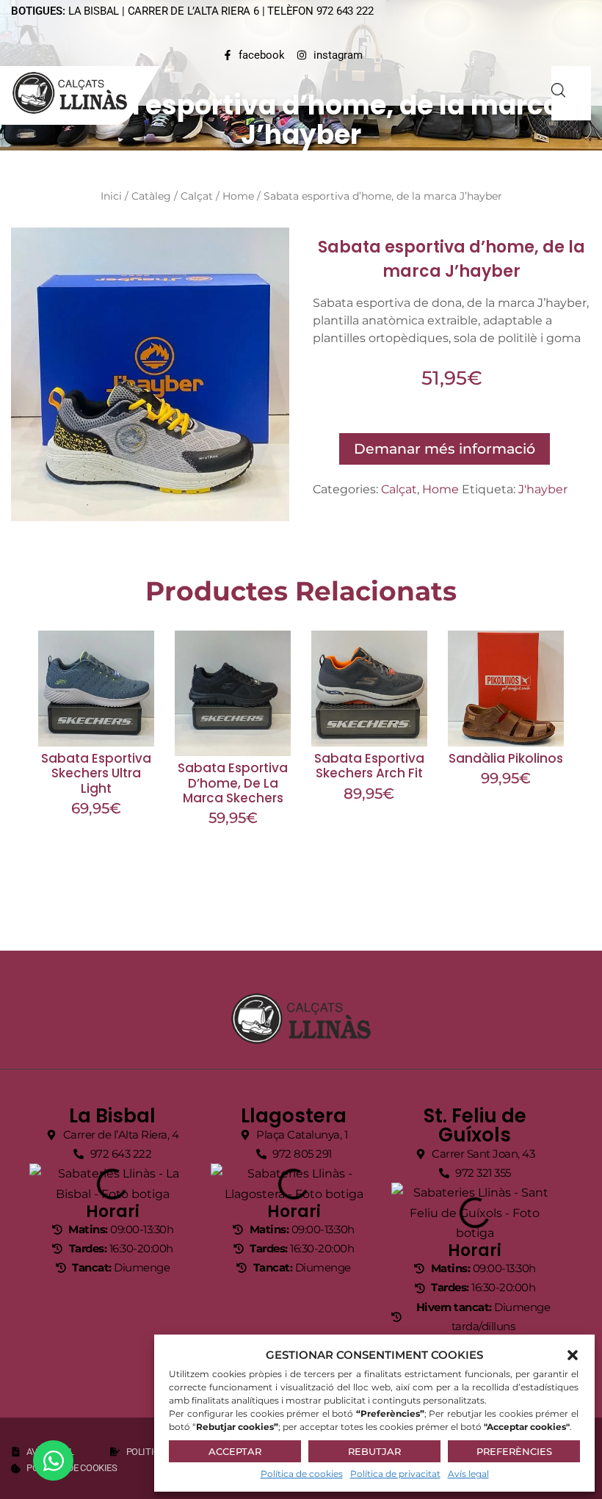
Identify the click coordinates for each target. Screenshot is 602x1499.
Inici (111, 196)
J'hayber (542, 489)
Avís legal (468, 1473)
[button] (572, 1355)
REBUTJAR (374, 1451)
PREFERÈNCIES (514, 1451)
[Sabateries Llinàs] (79, 93)
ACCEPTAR (234, 1451)
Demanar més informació (444, 448)
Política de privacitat (395, 1473)
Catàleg (151, 196)
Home (238, 196)
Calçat (197, 196)
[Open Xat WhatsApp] (53, 1460)
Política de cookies (302, 1473)
